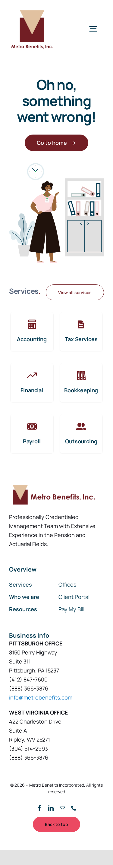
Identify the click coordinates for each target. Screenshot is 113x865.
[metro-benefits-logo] (32, 8)
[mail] (62, 808)
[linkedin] (51, 808)
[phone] (74, 808)
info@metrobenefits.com (40, 697)
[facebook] (39, 808)
